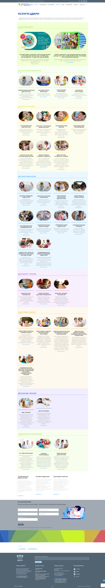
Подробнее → (21, 495)
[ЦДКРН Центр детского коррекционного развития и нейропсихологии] (25, 4)
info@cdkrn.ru (60, 575)
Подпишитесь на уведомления (41, 556)
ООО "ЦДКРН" (20, 586)
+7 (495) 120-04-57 (30, 1)
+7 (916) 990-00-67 (40, 1)
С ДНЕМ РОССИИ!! (38, 568)
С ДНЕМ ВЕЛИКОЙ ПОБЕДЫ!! (40, 571)
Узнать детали (34, 63)
